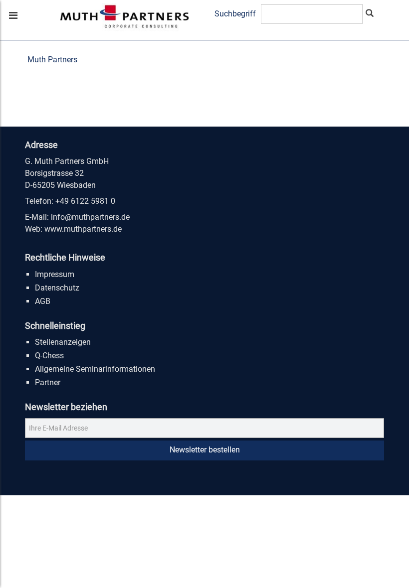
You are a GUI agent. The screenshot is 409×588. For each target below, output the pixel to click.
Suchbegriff (235, 13)
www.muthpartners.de (83, 229)
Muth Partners (52, 59)
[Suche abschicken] (370, 14)
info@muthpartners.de (90, 217)
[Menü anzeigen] (12, 16)
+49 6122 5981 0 (85, 201)
